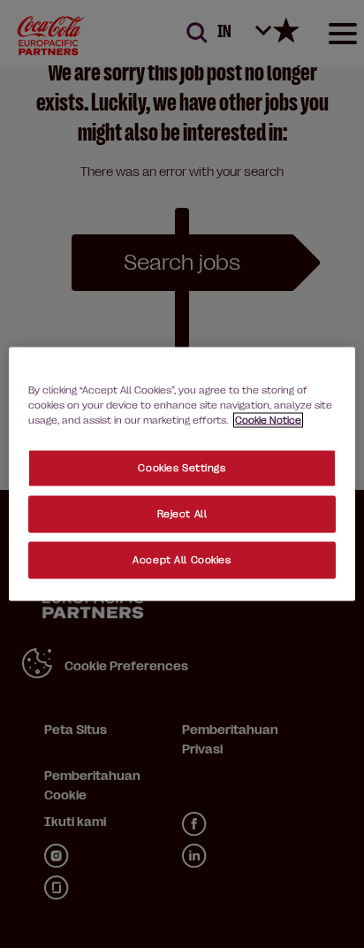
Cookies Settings (181, 468)
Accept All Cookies (182, 560)
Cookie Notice (268, 420)
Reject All (182, 514)
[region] (181, 474)
